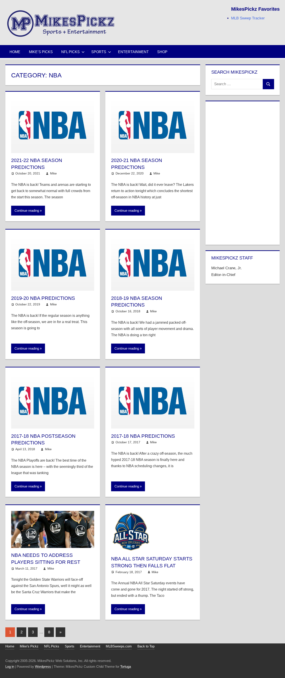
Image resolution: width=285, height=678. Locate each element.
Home (15, 52)
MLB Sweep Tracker (248, 18)
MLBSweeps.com (119, 646)
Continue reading (26, 210)
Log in (9, 666)
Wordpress (43, 666)
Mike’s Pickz (29, 646)
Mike (53, 173)
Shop (162, 52)
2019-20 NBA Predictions (43, 298)
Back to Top (146, 646)
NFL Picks (70, 52)
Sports (98, 52)
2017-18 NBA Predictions (143, 436)
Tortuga (125, 666)
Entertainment (133, 52)
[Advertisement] (242, 172)
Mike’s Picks (41, 52)
